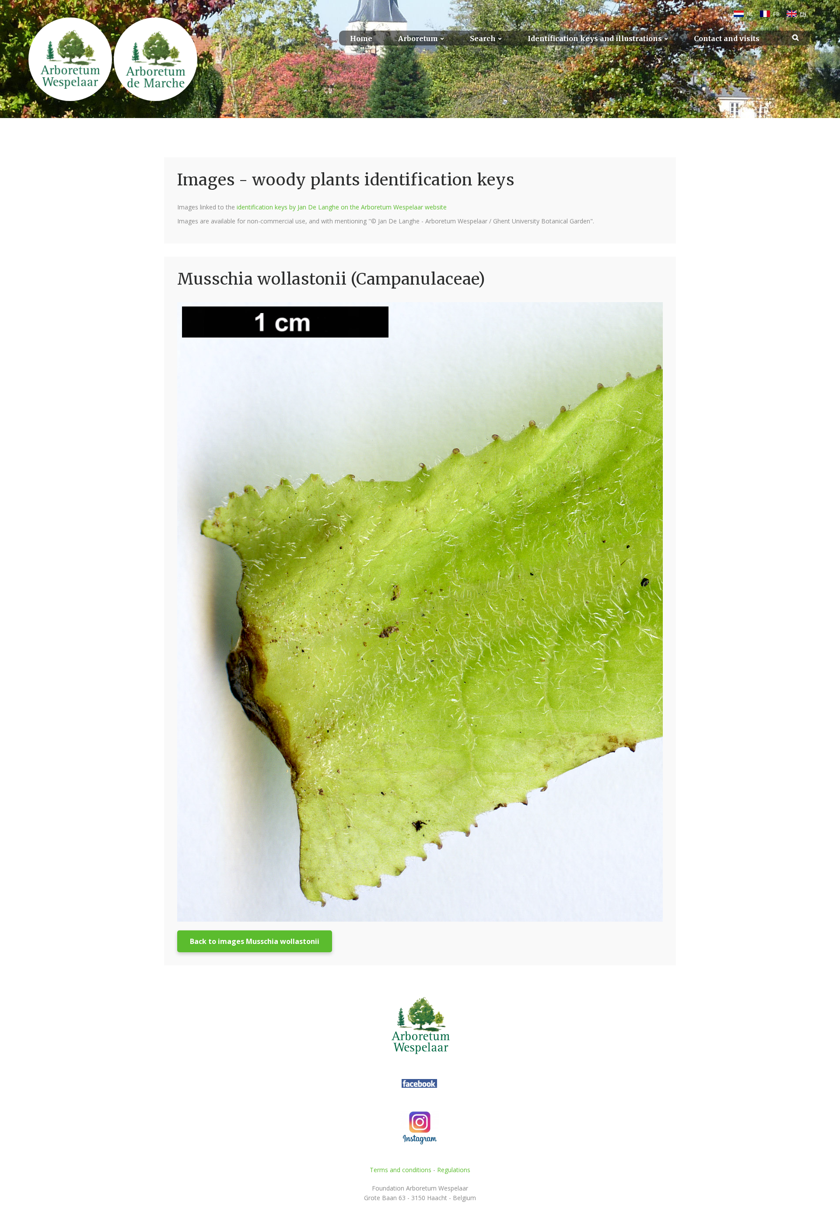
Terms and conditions (400, 1170)
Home (361, 39)
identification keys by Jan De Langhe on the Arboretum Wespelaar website (342, 207)
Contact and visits (727, 39)
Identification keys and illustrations (595, 39)
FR (776, 14)
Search (483, 39)
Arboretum (418, 39)
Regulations (453, 1170)
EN (803, 14)
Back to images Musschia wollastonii (254, 941)
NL (750, 14)
